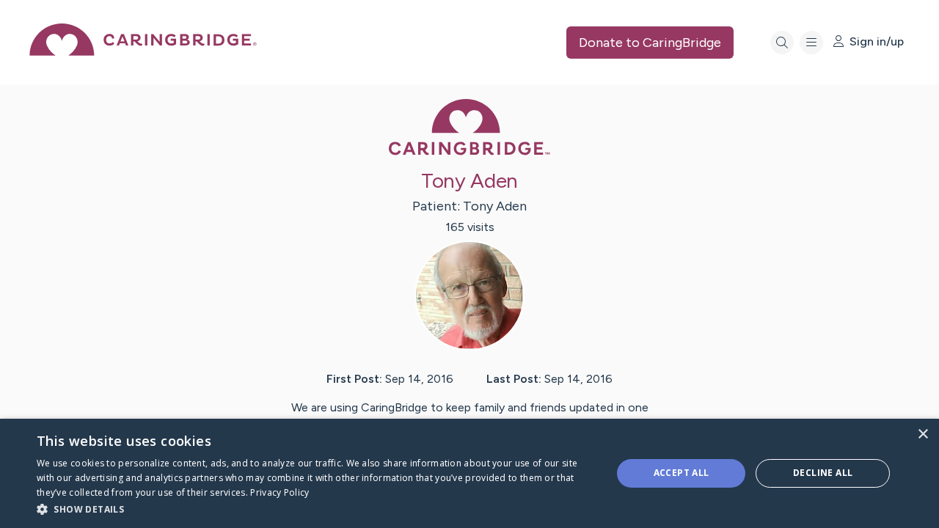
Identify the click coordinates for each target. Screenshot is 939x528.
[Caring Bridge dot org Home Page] (143, 52)
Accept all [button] (681, 472)
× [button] (922, 434)
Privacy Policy (279, 492)
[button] (316, 508)
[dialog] (469, 473)
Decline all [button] (822, 472)
